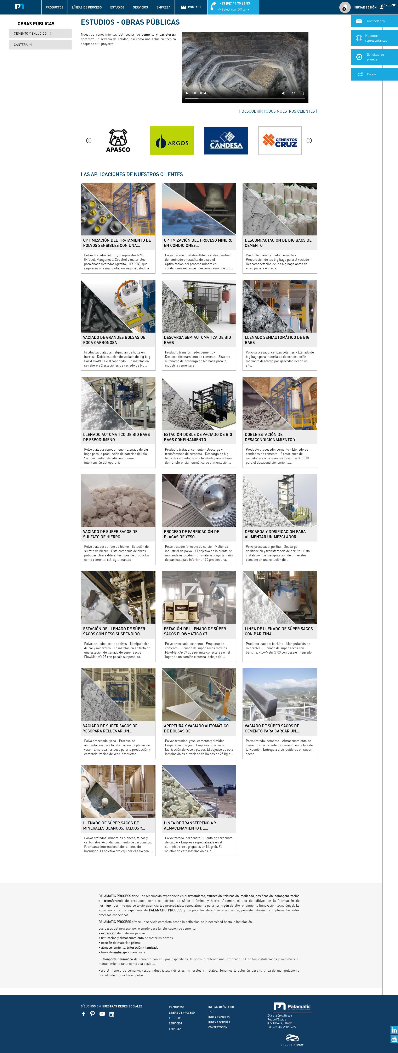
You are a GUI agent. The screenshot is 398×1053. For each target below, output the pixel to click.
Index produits (219, 1017)
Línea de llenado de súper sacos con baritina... (279, 631)
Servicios (140, 7)
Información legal (221, 1007)
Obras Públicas (40, 24)
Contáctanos (376, 21)
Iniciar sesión (365, 7)
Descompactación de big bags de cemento (278, 243)
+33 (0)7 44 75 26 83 (235, 3)
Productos (54, 7)
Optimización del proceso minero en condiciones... (198, 243)
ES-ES (387, 5)
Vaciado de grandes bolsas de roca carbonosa (114, 340)
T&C (210, 1012)
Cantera (23, 44)
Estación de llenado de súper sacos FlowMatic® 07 (195, 631)
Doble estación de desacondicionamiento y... (271, 437)
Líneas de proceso (87, 7)
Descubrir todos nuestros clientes (278, 111)
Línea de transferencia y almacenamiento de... (190, 825)
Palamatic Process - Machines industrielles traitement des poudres (20, 5)
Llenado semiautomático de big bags (277, 340)
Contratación (217, 1027)
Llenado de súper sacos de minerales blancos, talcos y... (114, 825)
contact (194, 7)
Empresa (163, 7)
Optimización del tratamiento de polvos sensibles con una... (117, 243)
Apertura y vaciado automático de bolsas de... (196, 728)
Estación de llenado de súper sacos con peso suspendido (114, 631)
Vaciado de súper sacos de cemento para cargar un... (272, 728)
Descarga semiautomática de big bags (197, 340)
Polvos (371, 74)
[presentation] (88, 140)
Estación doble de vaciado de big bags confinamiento (198, 437)
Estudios (117, 7)
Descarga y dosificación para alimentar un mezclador (275, 534)
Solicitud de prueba (375, 56)
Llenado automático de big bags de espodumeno (116, 437)
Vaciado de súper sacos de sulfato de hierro (110, 534)
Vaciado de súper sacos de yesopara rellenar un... (110, 728)
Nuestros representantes (376, 37)
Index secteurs (219, 1022)
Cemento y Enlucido (33, 33)
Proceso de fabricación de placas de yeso (191, 534)
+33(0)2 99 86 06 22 (284, 1027)
